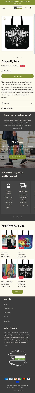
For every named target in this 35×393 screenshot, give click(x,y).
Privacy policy (24, 387)
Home (5, 304)
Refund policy (15, 387)
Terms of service (18, 390)
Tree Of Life (20, 252)
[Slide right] (22, 57)
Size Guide (7, 71)
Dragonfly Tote (21, 281)
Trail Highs (7, 312)
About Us (7, 321)
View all (17, 292)
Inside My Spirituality (6, 281)
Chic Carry (7, 317)
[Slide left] (13, 57)
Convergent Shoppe (16, 385)
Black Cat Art (4, 252)
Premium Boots (9, 308)
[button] (4, 8)
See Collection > (17, 157)
